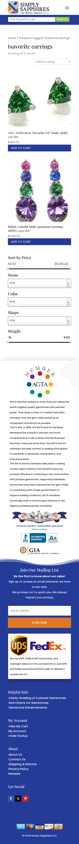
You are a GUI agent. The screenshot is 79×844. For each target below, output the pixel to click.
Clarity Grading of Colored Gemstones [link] (37, 698)
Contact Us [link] (17, 759)
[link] (28, 7)
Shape (13, 312)
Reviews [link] (14, 774)
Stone (13, 275)
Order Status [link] (18, 736)
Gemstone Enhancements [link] (27, 707)
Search (62, 19)
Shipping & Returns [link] (22, 764)
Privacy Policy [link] (18, 769)
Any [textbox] (12, 283)
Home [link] (12, 38)
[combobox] (39, 283)
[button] (67, 7)
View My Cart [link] (18, 726)
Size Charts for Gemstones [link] (28, 703)
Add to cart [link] (21, 148)
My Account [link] (17, 731)
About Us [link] (15, 754)
